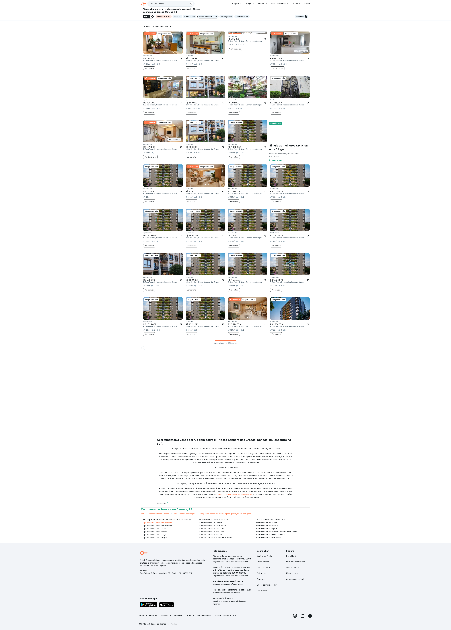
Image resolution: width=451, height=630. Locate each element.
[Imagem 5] (169, 51)
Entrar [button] (307, 3)
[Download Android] (148, 605)
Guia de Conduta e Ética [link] (225, 615)
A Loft (295, 3)
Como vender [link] (263, 562)
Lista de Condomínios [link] (295, 562)
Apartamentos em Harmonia (268, 537)
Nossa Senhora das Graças (184, 514)
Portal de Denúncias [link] (148, 615)
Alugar (249, 3)
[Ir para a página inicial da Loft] (144, 3)
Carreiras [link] (261, 579)
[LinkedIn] (302, 616)
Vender (261, 3)
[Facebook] (310, 616)
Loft (142, 514)
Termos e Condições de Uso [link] (198, 615)
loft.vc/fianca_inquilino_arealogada (229, 570)
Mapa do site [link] (292, 573)
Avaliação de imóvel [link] (295, 579)
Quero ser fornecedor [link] (267, 585)
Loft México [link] (262, 590)
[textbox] (171, 4)
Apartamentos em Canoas (159, 514)
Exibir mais (161, 503)
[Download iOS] (166, 605)
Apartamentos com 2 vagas (155, 537)
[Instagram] (295, 616)
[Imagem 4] (252, 184)
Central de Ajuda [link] (264, 556)
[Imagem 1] (205, 51)
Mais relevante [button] (161, 26)
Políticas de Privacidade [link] (171, 615)
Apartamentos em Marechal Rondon (215, 537)
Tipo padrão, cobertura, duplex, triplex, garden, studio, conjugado (225, 514)
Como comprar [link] (263, 567)
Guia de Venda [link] (292, 567)
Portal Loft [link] (291, 556)
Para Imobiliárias (278, 3)
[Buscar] (191, 4)
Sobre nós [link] (261, 573)
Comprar (235, 3)
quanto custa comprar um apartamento (234, 494)
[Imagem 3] (166, 51)
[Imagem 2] (164, 51)
